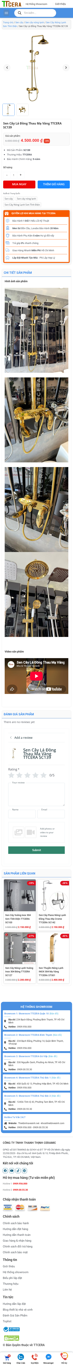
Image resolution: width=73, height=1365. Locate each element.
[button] (66, 67)
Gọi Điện (34, 1363)
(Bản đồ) (53, 1013)
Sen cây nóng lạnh (34, 22)
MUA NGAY (19, 184)
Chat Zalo (20, 1363)
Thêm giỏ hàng (54, 184)
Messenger (48, 1363)
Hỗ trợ (64, 1363)
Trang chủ (8, 22)
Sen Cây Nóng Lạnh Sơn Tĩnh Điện (22, 204)
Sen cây (19, 22)
